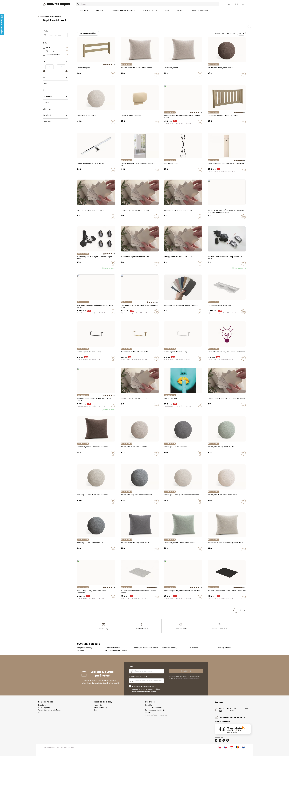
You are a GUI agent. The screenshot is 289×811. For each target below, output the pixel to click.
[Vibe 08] (127, 79)
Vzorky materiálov (112, 648)
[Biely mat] (175, 126)
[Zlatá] (80, 409)
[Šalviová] (171, 126)
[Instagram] (220, 740)
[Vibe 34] (123, 79)
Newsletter (98, 705)
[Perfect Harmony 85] (219, 79)
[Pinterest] (227, 740)
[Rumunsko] (237, 747)
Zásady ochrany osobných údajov (185, 676)
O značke (148, 705)
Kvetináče (194, 648)
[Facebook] (216, 740)
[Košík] (243, 4)
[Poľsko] (219, 747)
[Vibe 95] (121, 79)
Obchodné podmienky (153, 707)
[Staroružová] (169, 126)
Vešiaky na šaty (224, 648)
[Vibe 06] (130, 79)
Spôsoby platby (44, 707)
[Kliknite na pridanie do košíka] (156, 74)
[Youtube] (223, 740)
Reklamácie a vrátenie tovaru (49, 710)
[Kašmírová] (164, 126)
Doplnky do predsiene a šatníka (146, 648)
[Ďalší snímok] (249, 27)
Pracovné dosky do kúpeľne (116, 650)
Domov (42, 17)
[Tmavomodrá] (173, 126)
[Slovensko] (243, 747)
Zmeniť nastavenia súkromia (156, 715)
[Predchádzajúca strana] (232, 610)
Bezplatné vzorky (100, 707)
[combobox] (147, 4)
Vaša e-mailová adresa (138, 676)
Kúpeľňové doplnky (169, 648)
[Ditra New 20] (223, 79)
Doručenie (42, 705)
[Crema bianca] (177, 126)
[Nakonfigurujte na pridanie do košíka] (113, 74)
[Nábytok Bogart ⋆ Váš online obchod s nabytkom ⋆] (56, 4)
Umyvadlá (81, 650)
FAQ (39, 712)
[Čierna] (167, 126)
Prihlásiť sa (186, 671)
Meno (131, 667)
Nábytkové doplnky (84, 648)
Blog (95, 710)
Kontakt (148, 712)
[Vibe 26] (125, 79)
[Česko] (225, 747)
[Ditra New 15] (225, 79)
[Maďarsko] (231, 747)
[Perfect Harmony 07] (221, 79)
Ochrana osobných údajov (155, 710)
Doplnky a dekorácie (53, 17)
